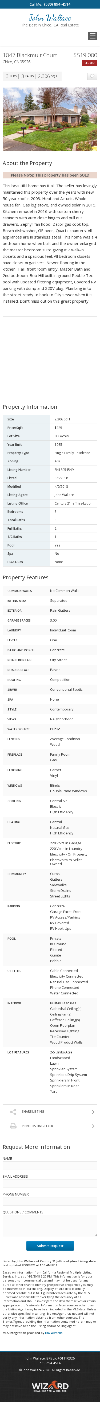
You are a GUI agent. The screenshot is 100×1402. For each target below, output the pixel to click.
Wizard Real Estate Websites (50, 1386)
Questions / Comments (23, 1212)
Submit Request (50, 1245)
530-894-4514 (50, 1363)
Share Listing (33, 1111)
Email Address (15, 1176)
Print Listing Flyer (37, 1126)
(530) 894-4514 (57, 4)
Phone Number (16, 1194)
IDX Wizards (53, 1333)
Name (7, 1158)
